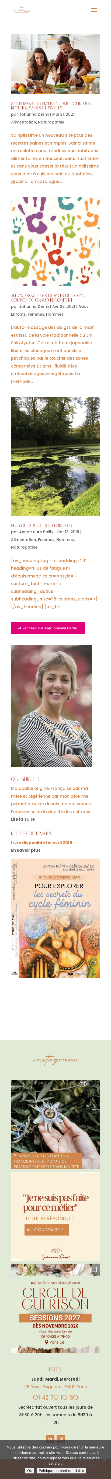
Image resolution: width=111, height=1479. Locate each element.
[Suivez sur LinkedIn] (50, 1439)
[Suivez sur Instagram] (61, 1439)
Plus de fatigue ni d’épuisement (42, 525)
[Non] (104, 1460)
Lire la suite (23, 819)
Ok (29, 1470)
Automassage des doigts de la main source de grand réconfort (48, 298)
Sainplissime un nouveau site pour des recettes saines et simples (50, 106)
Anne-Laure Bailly (36, 532)
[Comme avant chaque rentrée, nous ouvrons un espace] (55, 1308)
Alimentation (23, 122)
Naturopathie (51, 122)
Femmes (36, 314)
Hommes (55, 314)
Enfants (18, 314)
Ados (83, 306)
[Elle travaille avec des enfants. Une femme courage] (55, 1216)
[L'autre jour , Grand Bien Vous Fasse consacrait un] (55, 1124)
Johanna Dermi (34, 114)
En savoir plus (26, 850)
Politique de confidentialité (61, 1470)
